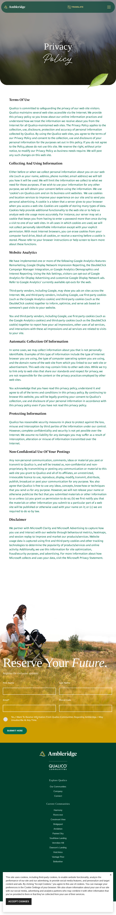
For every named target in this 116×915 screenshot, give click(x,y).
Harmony (58, 810)
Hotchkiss (58, 852)
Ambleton (58, 829)
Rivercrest (58, 815)
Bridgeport (58, 824)
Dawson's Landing (58, 847)
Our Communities (58, 786)
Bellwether (58, 861)
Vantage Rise (58, 857)
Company (58, 791)
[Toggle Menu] (109, 7)
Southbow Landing (58, 838)
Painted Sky (58, 833)
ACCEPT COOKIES (18, 901)
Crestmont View (58, 819)
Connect (58, 796)
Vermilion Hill (58, 843)
